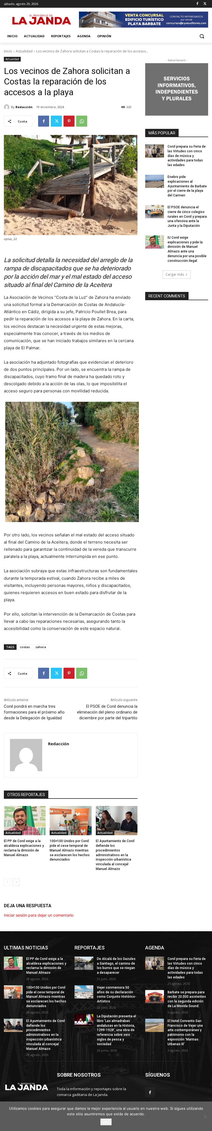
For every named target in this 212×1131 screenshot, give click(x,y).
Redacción (24, 107)
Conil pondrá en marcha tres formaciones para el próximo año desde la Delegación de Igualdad (34, 712)
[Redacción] (7, 107)
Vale (106, 1122)
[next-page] (16, 882)
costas (25, 647)
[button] (201, 36)
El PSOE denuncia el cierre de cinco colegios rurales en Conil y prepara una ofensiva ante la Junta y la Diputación (187, 216)
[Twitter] (205, 4)
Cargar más (175, 274)
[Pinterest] (69, 121)
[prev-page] (7, 882)
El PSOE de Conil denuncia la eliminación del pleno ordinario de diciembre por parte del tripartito (107, 712)
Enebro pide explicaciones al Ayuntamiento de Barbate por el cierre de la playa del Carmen (187, 186)
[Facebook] (197, 4)
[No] (205, 1116)
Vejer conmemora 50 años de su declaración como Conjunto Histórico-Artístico (116, 994)
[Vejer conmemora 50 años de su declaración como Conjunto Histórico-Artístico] (84, 992)
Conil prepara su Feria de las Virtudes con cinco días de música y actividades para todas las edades (187, 156)
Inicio (8, 51)
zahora (40, 647)
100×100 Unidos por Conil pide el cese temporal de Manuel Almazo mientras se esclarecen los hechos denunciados (70, 850)
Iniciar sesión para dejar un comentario (38, 915)
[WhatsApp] (81, 121)
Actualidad (24, 51)
